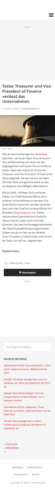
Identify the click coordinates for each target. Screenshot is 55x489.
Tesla (27, 263)
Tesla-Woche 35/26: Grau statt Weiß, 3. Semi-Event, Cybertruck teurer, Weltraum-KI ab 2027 (27, 369)
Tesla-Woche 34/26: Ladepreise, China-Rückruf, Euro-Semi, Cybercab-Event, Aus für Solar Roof (27, 411)
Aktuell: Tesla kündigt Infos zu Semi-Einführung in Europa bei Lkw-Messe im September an (25, 425)
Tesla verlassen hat (25, 212)
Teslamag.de (28, 6)
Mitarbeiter (16, 263)
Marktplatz (29, 272)
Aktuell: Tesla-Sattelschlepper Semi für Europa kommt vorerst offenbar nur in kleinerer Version (24, 397)
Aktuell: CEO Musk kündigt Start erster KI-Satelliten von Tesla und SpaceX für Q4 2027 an (27, 383)
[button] (27, 15)
